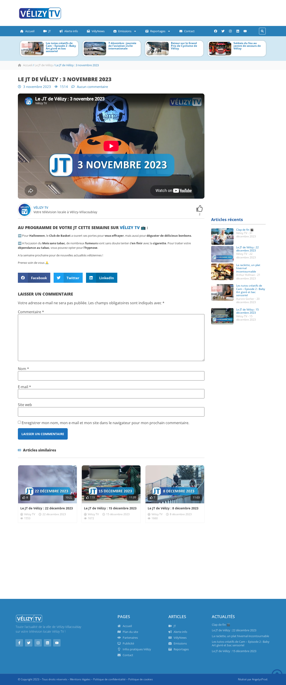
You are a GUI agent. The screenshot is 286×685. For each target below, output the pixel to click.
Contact (189, 31)
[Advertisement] (155, 12)
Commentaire (31, 312)
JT (49, 31)
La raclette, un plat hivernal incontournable (240, 636)
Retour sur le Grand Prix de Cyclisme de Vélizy (184, 45)
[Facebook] (215, 31)
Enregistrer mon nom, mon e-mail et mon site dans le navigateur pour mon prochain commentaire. (105, 423)
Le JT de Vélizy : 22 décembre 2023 (46, 508)
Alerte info (71, 31)
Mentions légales (80, 679)
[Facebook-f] (19, 643)
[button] (262, 31)
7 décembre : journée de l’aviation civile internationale (122, 45)
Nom (23, 368)
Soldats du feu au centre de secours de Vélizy (247, 45)
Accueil (29, 31)
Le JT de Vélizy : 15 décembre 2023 (110, 508)
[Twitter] (223, 31)
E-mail (24, 387)
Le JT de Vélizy (44, 65)
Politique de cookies (140, 679)
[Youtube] (245, 31)
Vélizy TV (130, 227)
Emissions (124, 31)
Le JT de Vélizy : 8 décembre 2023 (173, 508)
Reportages (157, 31)
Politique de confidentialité (109, 679)
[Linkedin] (238, 31)
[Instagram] (230, 31)
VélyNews (98, 31)
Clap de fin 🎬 (245, 230)
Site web (25, 404)
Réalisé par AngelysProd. (253, 679)
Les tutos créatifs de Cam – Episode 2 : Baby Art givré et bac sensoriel (61, 47)
